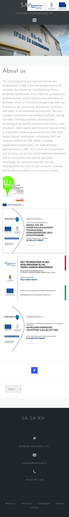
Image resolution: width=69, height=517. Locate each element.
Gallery (60, 503)
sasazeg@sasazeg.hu (34, 462)
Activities (26, 503)
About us (10, 503)
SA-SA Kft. (33, 418)
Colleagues (43, 503)
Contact (34, 507)
